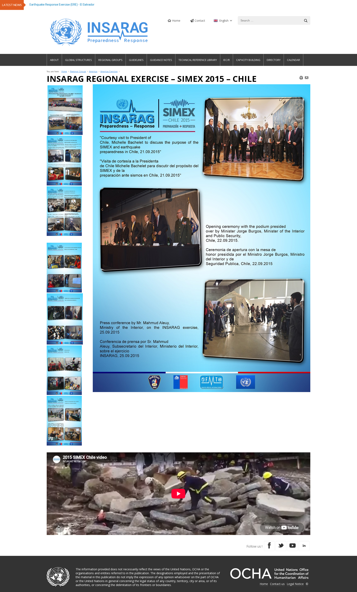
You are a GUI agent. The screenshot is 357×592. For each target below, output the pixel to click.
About (54, 60)
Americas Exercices (109, 71)
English (223, 21)
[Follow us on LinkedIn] (304, 546)
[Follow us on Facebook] (269, 546)
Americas (93, 71)
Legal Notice (295, 584)
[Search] (306, 21)
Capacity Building (248, 60)
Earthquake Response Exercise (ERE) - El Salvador (62, 4)
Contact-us (277, 584)
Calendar (293, 60)
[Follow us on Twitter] (281, 546)
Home (176, 21)
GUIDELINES (136, 60)
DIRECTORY (274, 60)
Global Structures (78, 60)
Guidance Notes (161, 60)
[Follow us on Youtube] (292, 546)
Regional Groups (78, 71)
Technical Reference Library (197, 60)
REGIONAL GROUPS (110, 60)
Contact (200, 21)
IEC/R (226, 60)
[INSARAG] (99, 32)
